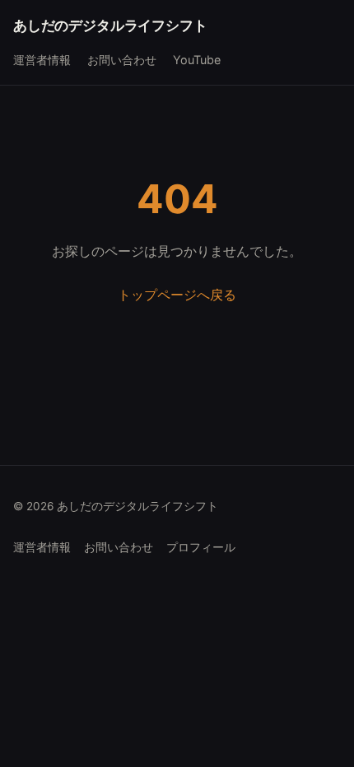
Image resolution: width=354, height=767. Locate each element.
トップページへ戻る (177, 294)
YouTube (197, 60)
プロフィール (200, 547)
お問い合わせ (121, 60)
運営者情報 (42, 60)
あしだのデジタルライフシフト (110, 25)
